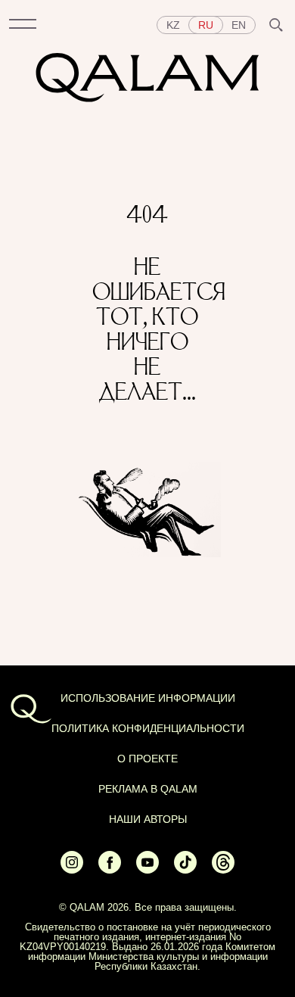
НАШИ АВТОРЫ (148, 819)
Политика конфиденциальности (147, 728)
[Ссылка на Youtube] (147, 870)
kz (173, 25)
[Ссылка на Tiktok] (185, 870)
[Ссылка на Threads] (223, 870)
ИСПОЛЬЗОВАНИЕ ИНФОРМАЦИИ (148, 698)
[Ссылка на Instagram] (72, 870)
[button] (22, 25)
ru (205, 25)
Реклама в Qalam (147, 789)
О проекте (147, 758)
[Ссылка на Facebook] (109, 870)
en (238, 25)
